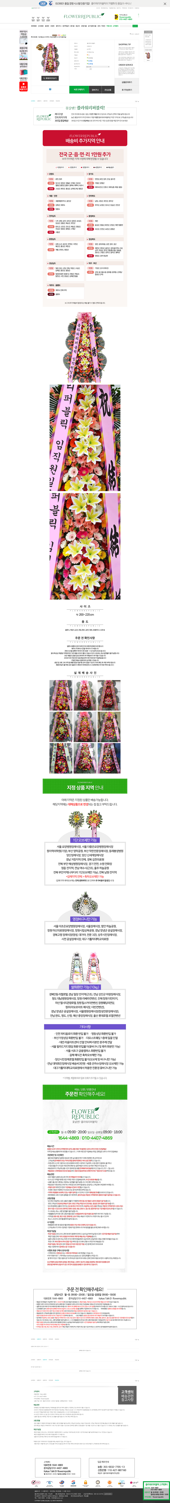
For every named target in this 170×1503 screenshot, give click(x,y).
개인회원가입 (104, 8)
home (132, 34)
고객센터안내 (148, 39)
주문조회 (124, 8)
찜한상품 (147, 36)
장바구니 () (147, 35)
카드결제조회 (148, 42)
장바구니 (119, 8)
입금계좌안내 (148, 41)
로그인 (98, 8)
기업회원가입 (112, 8)
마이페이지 (131, 8)
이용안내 (136, 8)
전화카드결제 (148, 44)
